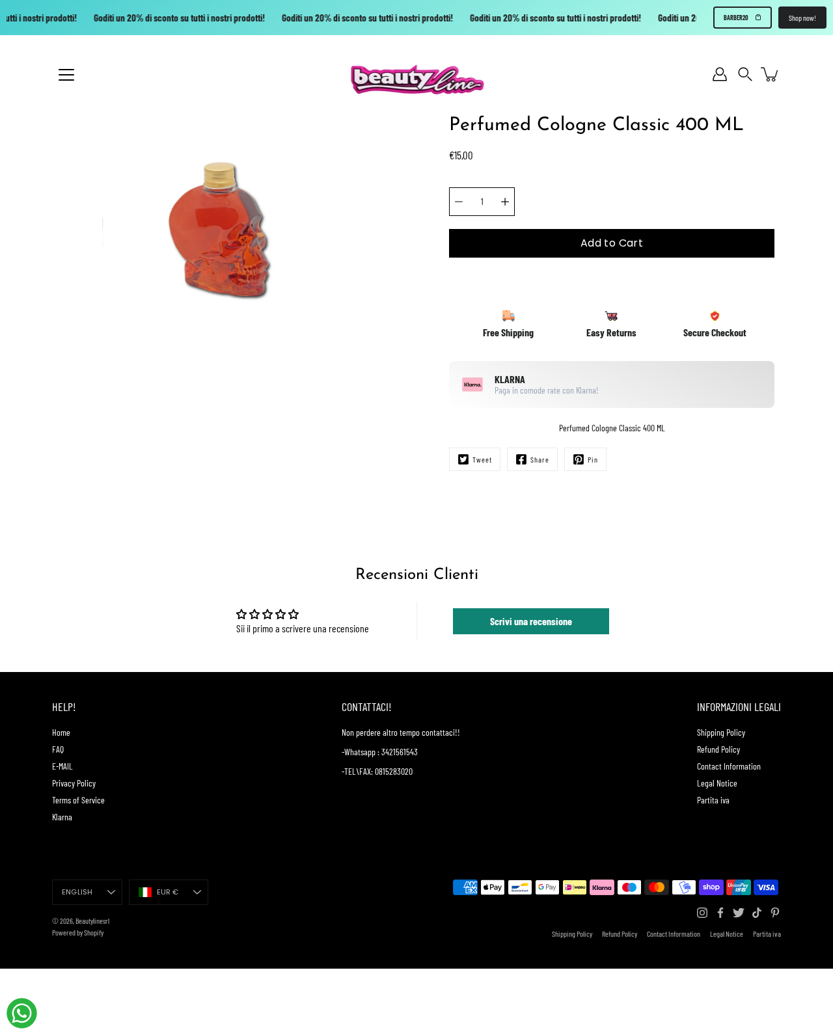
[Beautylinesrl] (417, 74)
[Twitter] (738, 912)
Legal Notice (717, 782)
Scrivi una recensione (531, 621)
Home (61, 732)
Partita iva (713, 799)
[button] (745, 74)
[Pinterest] (775, 912)
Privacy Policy (74, 782)
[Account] (719, 74)
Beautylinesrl (92, 920)
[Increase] (505, 201)
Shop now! (802, 17)
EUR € (168, 892)
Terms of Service (78, 799)
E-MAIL (62, 766)
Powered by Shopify (77, 932)
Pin (593, 459)
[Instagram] (702, 912)
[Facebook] (720, 912)
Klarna (62, 816)
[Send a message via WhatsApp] (22, 1013)
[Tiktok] (757, 912)
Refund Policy (718, 749)
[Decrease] (459, 201)
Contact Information (729, 766)
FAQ (58, 749)
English (77, 892)
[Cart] (770, 74)
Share (539, 459)
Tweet (482, 459)
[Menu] (66, 74)
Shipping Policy (721, 732)
